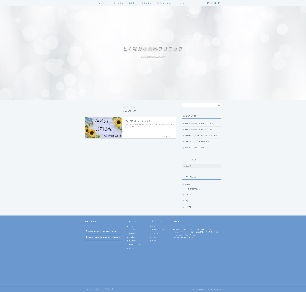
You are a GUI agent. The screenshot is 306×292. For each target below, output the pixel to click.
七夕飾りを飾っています (195, 148)
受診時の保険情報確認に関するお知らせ (104, 237)
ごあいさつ (103, 3)
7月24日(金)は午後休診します (197, 141)
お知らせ (189, 184)
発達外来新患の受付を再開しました (199, 123)
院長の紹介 (146, 3)
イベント (189, 194)
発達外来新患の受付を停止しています (200, 129)
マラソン (189, 200)
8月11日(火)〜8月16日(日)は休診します (201, 135)
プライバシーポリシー (94, 289)
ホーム (90, 3)
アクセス (181, 3)
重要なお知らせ (194, 189)
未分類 (188, 207)
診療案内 (132, 3)
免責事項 (108, 289)
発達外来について (164, 3)
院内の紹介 (118, 3)
